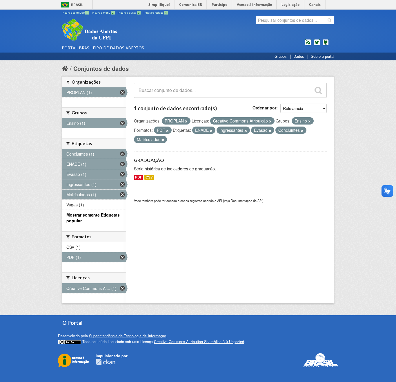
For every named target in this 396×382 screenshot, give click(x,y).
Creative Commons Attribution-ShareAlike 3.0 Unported (199, 341)
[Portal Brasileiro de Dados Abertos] (124, 30)
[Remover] (186, 121)
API (219, 200)
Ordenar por (264, 108)
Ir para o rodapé (155, 13)
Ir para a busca (128, 13)
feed (308, 44)
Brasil (77, 4)
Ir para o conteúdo (75, 13)
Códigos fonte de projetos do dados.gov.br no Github (325, 44)
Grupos (281, 57)
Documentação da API (246, 200)
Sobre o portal (322, 57)
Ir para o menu (103, 13)
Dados (298, 57)
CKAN (105, 362)
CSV (149, 177)
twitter (317, 44)
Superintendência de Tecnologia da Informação (127, 335)
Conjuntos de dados (101, 68)
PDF (138, 177)
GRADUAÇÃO (149, 160)
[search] (329, 20)
